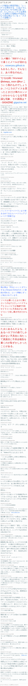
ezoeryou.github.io (15, 65)
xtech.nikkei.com (15, 512)
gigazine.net (20, 102)
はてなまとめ (5, 2)
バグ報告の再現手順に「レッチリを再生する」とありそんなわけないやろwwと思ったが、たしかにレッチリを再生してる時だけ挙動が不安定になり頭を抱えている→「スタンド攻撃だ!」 (13, 11)
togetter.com (8, 132)
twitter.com (24, 655)
